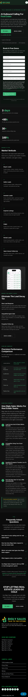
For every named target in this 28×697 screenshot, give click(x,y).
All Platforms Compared (7, 639)
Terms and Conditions (6, 89)
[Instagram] (8, 689)
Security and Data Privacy (7, 673)
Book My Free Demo (9, 94)
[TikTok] (18, 689)
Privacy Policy (19, 88)
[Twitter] (3, 689)
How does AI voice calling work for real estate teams (13, 536)
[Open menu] (26, 2)
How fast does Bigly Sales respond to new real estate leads (12, 544)
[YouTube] (10, 689)
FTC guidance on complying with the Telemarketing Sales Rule (14, 573)
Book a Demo (18, 31)
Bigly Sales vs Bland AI (7, 641)
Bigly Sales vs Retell (6, 646)
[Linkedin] (13, 689)
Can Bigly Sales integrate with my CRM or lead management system (13, 565)
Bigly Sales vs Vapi (6, 648)
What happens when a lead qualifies (12, 558)
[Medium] (15, 689)
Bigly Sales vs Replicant (7, 644)
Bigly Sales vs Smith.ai (7, 650)
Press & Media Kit (6, 676)
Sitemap (3, 671)
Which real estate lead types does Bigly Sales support (13, 551)
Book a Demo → (8, 335)
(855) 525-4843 (7, 35)
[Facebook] (5, 689)
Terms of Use (5, 668)
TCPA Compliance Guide (7, 662)
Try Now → (6, 31)
